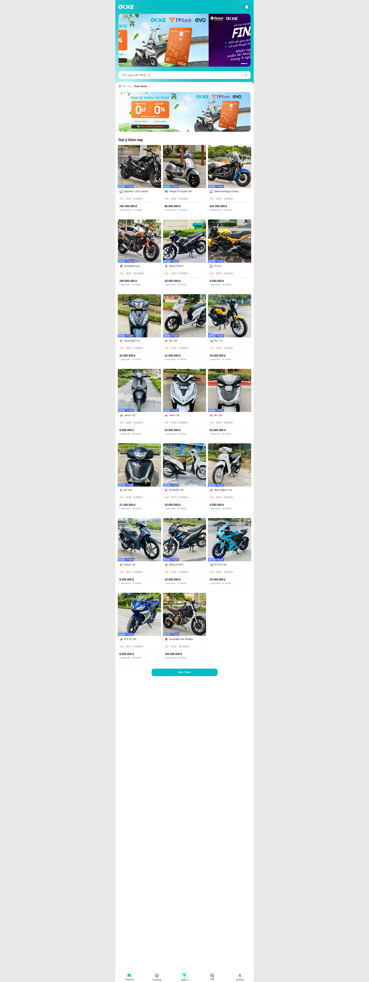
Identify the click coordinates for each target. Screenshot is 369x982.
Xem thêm (184, 672)
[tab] (243, 63)
